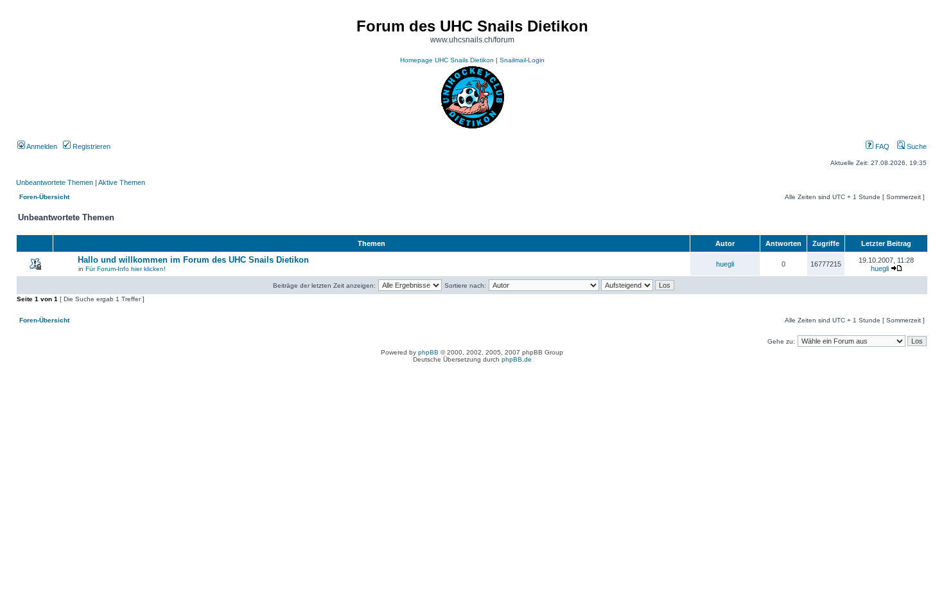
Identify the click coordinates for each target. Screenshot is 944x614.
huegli (725, 264)
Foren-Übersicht (44, 196)
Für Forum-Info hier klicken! (125, 268)
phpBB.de (517, 359)
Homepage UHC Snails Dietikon (447, 60)
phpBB (428, 352)
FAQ (881, 146)
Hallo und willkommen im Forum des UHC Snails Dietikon (193, 260)
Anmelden (41, 146)
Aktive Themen (121, 182)
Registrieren (90, 146)
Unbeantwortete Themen (54, 182)
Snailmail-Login (522, 60)
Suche (916, 146)
